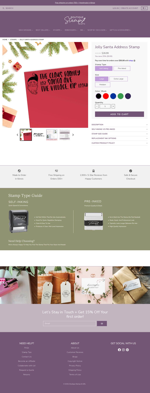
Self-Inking (103, 68)
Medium (102, 84)
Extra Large (118, 79)
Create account (129, 8)
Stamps (13, 39)
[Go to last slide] (17, 134)
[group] (26, 135)
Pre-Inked (122, 68)
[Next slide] (73, 134)
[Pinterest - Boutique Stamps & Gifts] (127, 349)
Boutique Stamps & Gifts (77, 384)
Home (4, 39)
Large (101, 79)
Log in (116, 8)
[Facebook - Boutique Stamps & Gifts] (119, 349)
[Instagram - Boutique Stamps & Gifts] (123, 349)
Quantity (99, 103)
